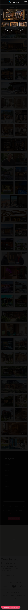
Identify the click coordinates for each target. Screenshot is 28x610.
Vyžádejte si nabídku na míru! (10, 607)
